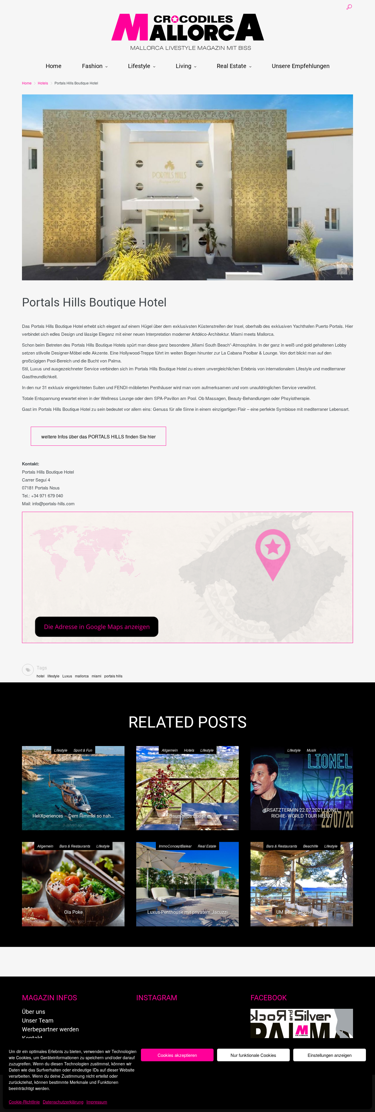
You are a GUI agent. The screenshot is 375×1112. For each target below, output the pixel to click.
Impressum (96, 1102)
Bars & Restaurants (74, 845)
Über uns (33, 1011)
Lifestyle (139, 66)
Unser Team (38, 1020)
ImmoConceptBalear (175, 845)
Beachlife (310, 845)
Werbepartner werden (50, 1029)
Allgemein (170, 749)
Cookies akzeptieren (177, 1055)
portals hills (113, 675)
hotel (41, 675)
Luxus (67, 675)
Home (54, 66)
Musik (311, 749)
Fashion (92, 66)
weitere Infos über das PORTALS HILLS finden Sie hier (98, 436)
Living (183, 66)
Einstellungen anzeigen (330, 1055)
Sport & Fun (83, 749)
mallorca (82, 675)
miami (96, 675)
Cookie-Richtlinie (24, 1102)
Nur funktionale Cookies (253, 1055)
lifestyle (53, 675)
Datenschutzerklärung (63, 1102)
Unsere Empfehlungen (301, 66)
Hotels (43, 82)
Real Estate (231, 66)
